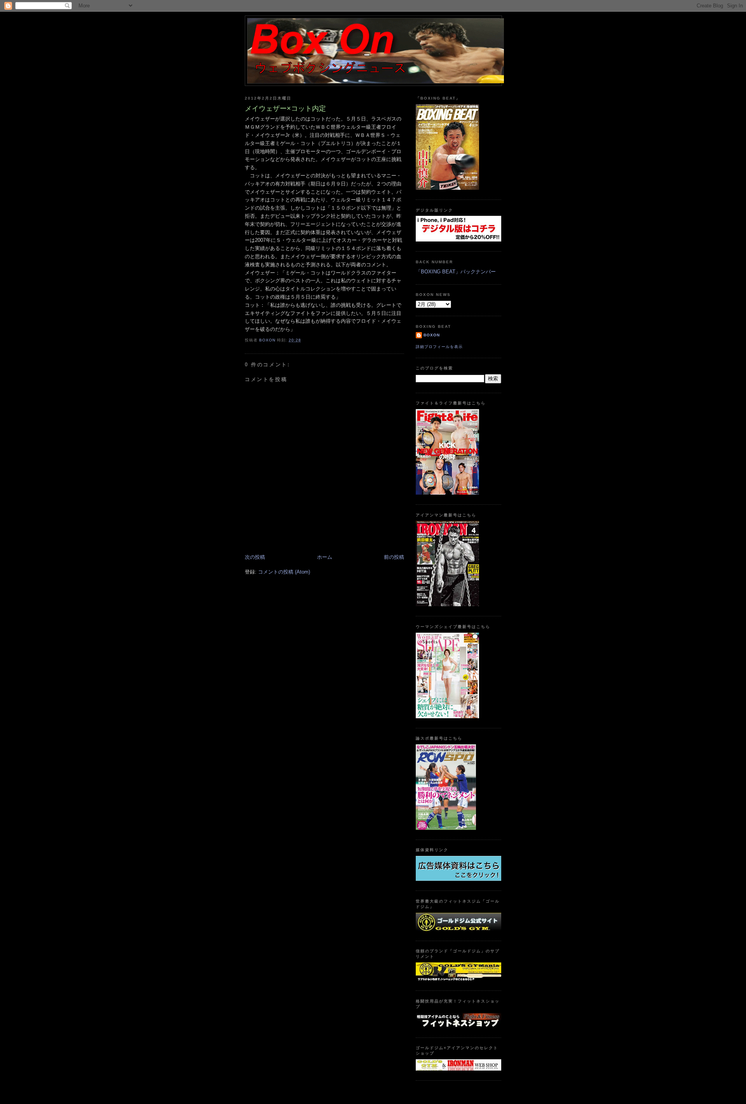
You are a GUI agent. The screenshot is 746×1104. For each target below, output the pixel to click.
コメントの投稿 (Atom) (284, 572)
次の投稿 (255, 557)
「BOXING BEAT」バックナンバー (456, 272)
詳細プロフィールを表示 (439, 347)
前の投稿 (394, 557)
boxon (432, 335)
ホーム (324, 557)
